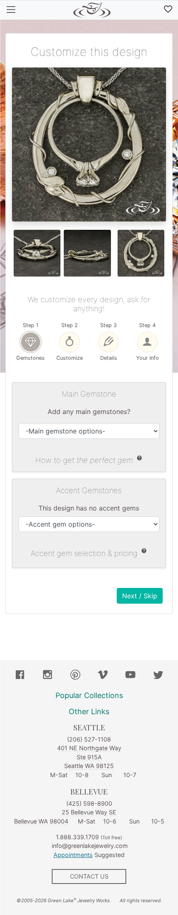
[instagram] (47, 675)
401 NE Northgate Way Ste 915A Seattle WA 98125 (89, 756)
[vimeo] (102, 675)
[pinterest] (75, 675)
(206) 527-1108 (89, 739)
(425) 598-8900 (89, 803)
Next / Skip (139, 596)
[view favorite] (168, 10)
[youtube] (130, 675)
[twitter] (158, 675)
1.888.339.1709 (77, 836)
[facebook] (20, 675)
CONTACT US (89, 876)
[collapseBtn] (11, 10)
